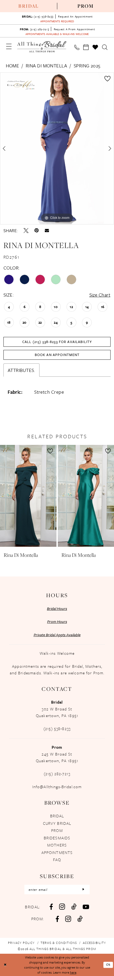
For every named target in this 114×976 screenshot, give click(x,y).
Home (12, 65)
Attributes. (21, 370)
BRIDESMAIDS (57, 838)
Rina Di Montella (46, 65)
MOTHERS (57, 845)
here (73, 972)
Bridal (28, 6)
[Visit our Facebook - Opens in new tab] (51, 907)
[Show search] (105, 47)
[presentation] (28, 496)
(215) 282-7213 (57, 774)
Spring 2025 (87, 65)
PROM (57, 830)
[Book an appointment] (86, 47)
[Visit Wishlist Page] (95, 47)
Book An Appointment (57, 354)
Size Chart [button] (100, 294)
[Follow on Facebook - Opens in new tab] (57, 919)
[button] (9, 46)
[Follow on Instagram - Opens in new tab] (68, 919)
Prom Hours (57, 621)
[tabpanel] (57, 148)
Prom (85, 6)
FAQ (57, 859)
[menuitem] (28, 6)
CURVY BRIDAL (57, 823)
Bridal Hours (57, 608)
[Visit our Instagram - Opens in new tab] (62, 906)
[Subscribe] (83, 889)
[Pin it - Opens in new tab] (36, 230)
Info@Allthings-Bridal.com (57, 787)
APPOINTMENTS (57, 852)
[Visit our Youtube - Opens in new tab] (86, 907)
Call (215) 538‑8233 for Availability (57, 341)
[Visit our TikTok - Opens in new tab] (74, 907)
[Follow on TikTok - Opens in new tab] (80, 919)
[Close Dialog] (5, 965)
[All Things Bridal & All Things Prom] (42, 47)
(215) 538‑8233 (57, 728)
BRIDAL (57, 816)
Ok (108, 964)
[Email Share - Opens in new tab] (47, 230)
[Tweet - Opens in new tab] (26, 230)
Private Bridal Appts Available (57, 634)
